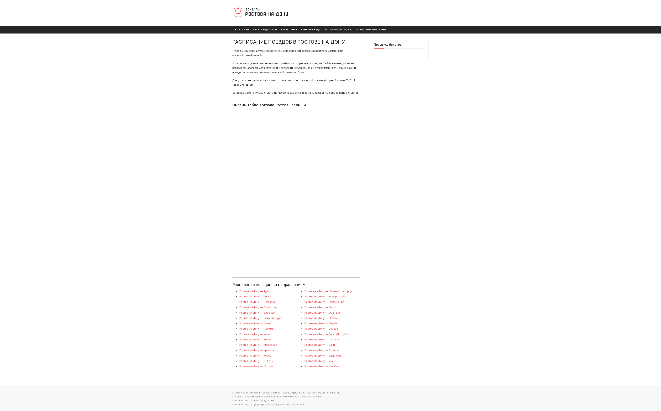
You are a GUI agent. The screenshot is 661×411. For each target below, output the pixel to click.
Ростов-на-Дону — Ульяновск (323, 355)
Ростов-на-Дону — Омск (319, 307)
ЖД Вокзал (241, 29)
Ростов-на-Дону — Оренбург (322, 312)
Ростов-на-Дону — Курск (255, 355)
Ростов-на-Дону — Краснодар (258, 344)
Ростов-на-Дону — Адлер (255, 291)
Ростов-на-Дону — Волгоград (258, 307)
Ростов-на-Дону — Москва (256, 366)
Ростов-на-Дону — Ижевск (256, 323)
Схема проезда (310, 29)
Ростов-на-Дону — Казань (255, 334)
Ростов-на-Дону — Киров (255, 339)
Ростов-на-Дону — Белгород (257, 301)
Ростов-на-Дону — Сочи (319, 344)
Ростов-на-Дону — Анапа (255, 296)
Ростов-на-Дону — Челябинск (323, 366)
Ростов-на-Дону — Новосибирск (324, 301)
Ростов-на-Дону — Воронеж (257, 312)
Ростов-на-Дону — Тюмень (321, 350)
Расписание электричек (371, 29)
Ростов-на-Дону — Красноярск (258, 350)
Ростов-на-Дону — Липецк (256, 361)
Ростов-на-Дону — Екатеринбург (260, 318)
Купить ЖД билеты (265, 29)
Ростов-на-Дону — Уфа (319, 361)
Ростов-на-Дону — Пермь (320, 323)
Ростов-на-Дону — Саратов (321, 339)
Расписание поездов (338, 29)
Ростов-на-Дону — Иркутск (256, 328)
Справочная (289, 29)
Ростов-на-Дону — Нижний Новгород (328, 291)
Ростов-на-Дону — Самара (321, 328)
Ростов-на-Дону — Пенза (320, 318)
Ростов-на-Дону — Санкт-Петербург (327, 334)
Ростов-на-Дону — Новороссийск (325, 296)
